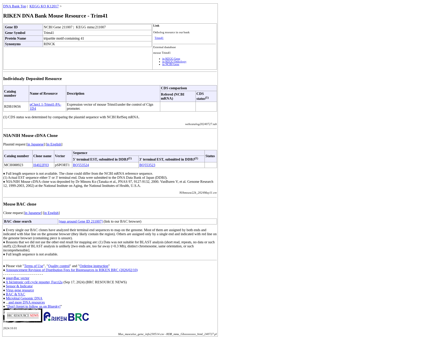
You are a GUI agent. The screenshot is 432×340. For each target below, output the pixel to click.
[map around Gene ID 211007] (81, 221)
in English (54, 144)
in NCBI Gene (170, 64)
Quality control (59, 266)
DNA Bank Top (14, 6)
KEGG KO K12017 (44, 6)
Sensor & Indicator (19, 286)
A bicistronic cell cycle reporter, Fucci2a (34, 282)
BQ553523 (147, 165)
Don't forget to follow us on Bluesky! (34, 306)
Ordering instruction (94, 266)
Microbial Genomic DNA (24, 298)
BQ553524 (81, 165)
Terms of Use (33, 266)
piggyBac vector (17, 278)
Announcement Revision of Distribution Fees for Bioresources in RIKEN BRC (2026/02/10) (72, 270)
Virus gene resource (20, 290)
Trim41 (159, 38)
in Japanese (35, 144)
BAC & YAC (15, 294)
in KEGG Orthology (174, 61)
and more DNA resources (27, 302)
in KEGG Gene (171, 58)
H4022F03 (41, 165)
